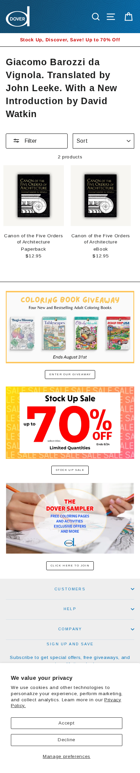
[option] (70, 40)
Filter (30, 141)
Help (70, 609)
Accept (66, 723)
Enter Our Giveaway (70, 374)
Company (70, 629)
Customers (70, 589)
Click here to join (70, 565)
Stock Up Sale (70, 470)
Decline (66, 739)
